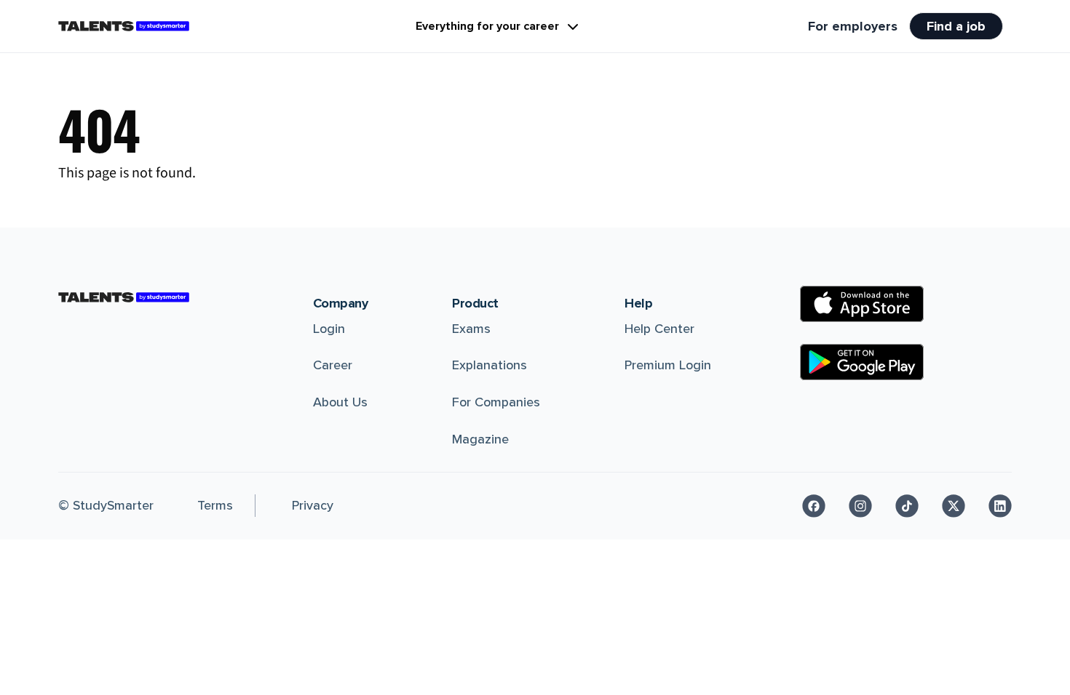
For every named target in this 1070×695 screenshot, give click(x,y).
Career (332, 365)
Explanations (489, 365)
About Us (340, 402)
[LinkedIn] (1000, 506)
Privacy (312, 505)
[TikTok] (907, 506)
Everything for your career (487, 26)
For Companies (496, 402)
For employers (852, 26)
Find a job (956, 26)
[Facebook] (813, 506)
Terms (215, 505)
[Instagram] (860, 506)
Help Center (659, 329)
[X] (953, 506)
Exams (471, 329)
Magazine (480, 439)
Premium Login (668, 365)
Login (329, 329)
